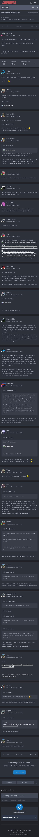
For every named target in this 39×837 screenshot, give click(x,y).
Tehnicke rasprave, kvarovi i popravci (23, 19)
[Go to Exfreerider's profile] (3, 115)
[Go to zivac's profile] (3, 91)
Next (32, 26)
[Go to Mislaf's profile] (3, 294)
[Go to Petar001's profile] (3, 267)
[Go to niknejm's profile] (3, 34)
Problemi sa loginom (10, 817)
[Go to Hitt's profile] (3, 486)
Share (10, 782)
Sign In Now (19, 772)
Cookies (28, 830)
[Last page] (36, 26)
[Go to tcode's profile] (3, 187)
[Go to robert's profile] (3, 523)
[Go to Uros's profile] (3, 471)
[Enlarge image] (9, 81)
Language (11, 830)
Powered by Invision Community (19, 834)
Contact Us (21, 830)
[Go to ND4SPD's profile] (3, 385)
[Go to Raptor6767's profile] (3, 220)
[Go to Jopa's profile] (3, 72)
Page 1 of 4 (19, 26)
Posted (13, 35)
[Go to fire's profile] (3, 173)
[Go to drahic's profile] (3, 566)
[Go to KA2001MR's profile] (3, 320)
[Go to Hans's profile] (3, 686)
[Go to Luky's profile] (3, 432)
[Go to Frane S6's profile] (3, 204)
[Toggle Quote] (4, 145)
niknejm (6, 17)
